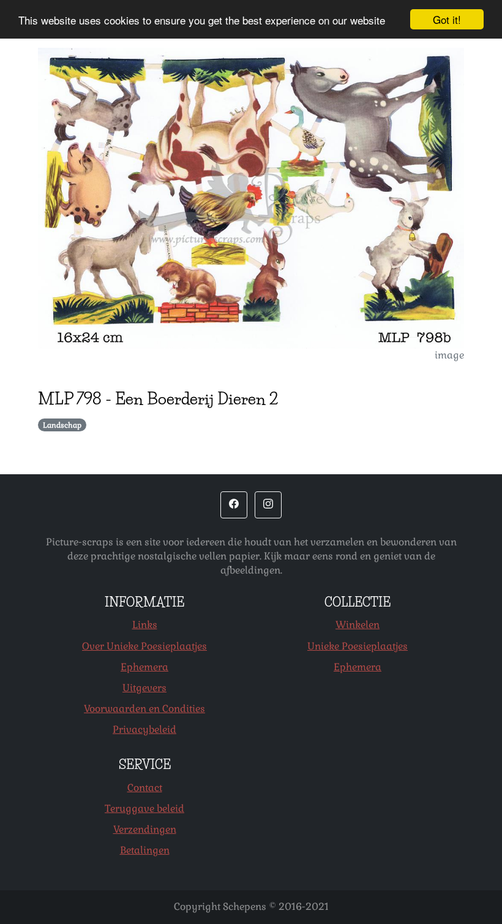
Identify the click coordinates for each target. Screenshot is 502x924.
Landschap (62, 425)
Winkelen (357, 624)
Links (144, 624)
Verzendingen (144, 829)
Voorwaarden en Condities (144, 708)
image (449, 355)
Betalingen (145, 850)
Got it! (447, 19)
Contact (144, 787)
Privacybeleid (144, 729)
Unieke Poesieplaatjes (357, 646)
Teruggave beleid (144, 808)
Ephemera (144, 667)
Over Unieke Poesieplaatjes (144, 646)
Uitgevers (144, 687)
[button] (233, 504)
